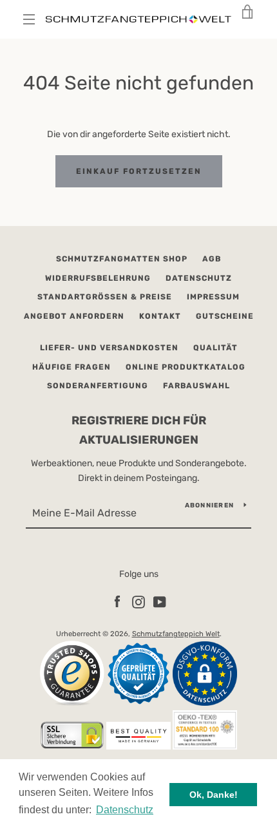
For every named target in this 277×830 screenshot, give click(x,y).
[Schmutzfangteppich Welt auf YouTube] (159, 601)
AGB (211, 258)
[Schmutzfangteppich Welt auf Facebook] (117, 601)
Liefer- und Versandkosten (109, 347)
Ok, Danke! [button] (213, 794)
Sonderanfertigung (97, 385)
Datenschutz (199, 278)
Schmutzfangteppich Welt (176, 634)
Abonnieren (209, 505)
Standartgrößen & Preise (104, 296)
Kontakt (160, 316)
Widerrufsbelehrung (98, 278)
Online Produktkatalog (185, 367)
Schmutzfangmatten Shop (121, 258)
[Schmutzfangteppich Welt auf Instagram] (138, 601)
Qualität (215, 347)
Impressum (213, 296)
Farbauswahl (196, 385)
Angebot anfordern (74, 316)
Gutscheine (225, 316)
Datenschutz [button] (124, 809)
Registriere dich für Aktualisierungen (139, 430)
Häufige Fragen (71, 367)
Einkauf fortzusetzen (139, 171)
